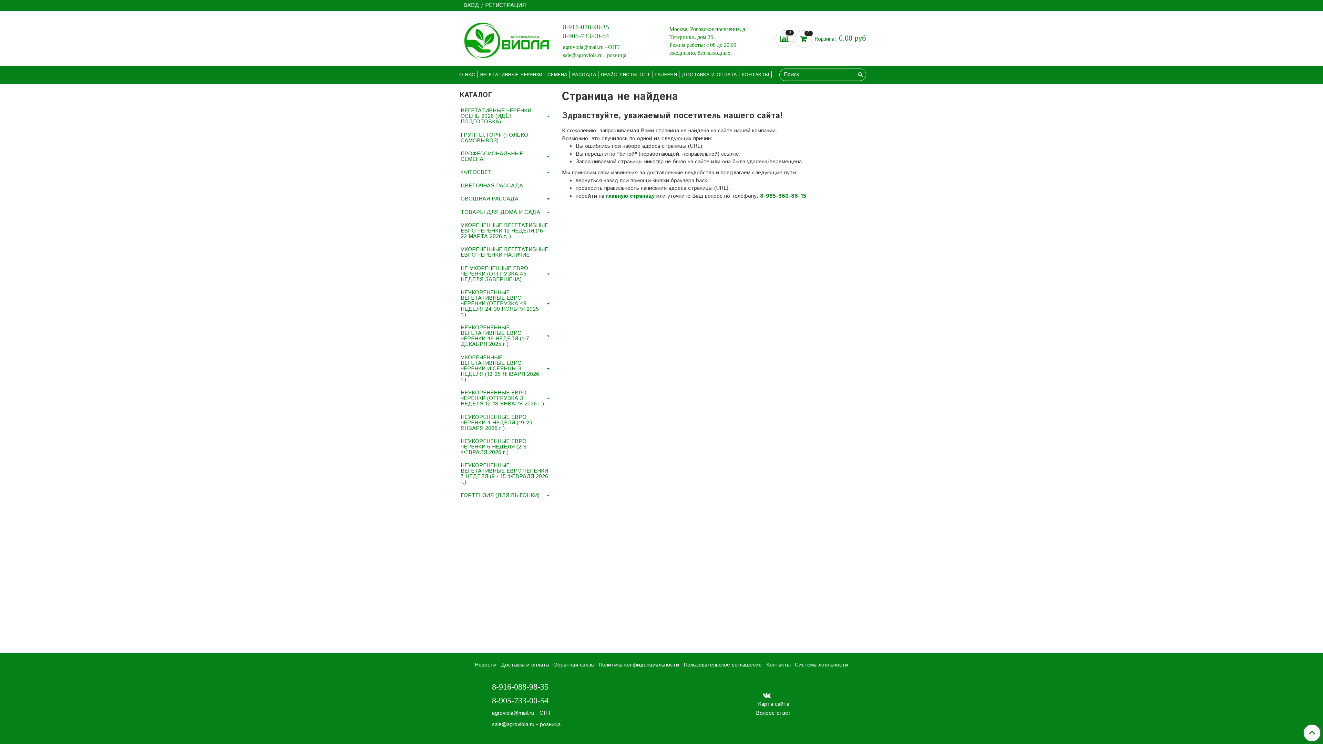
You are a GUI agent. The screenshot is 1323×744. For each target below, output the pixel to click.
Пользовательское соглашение (723, 665)
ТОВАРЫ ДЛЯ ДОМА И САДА (500, 212)
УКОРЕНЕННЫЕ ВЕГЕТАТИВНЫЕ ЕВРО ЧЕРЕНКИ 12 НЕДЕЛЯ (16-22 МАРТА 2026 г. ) (504, 230)
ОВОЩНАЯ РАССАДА (490, 199)
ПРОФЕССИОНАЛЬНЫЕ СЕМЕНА (492, 156)
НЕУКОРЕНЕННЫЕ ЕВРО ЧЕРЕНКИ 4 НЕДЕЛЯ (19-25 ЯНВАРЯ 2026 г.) (496, 422)
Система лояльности (821, 665)
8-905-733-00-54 (586, 36)
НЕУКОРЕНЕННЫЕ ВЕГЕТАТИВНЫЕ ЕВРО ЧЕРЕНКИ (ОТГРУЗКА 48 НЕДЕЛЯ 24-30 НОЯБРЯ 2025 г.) (500, 304)
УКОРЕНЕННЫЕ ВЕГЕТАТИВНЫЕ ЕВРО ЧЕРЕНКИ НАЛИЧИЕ (504, 252)
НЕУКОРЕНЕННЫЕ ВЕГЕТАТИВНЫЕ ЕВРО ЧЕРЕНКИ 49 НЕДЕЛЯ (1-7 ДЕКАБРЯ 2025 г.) (495, 336)
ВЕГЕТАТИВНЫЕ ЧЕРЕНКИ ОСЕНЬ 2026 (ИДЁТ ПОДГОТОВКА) (496, 116)
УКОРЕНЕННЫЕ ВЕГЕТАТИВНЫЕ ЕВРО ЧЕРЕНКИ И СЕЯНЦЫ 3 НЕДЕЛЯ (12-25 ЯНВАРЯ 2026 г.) (500, 369)
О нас (467, 74)
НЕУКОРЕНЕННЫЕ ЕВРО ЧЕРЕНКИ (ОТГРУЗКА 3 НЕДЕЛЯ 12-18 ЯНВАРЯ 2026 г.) (502, 398)
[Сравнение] (785, 39)
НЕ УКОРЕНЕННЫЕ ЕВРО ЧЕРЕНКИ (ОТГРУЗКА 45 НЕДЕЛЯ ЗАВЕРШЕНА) (494, 274)
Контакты (755, 74)
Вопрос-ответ (773, 713)
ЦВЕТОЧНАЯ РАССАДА (492, 186)
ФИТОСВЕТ (476, 172)
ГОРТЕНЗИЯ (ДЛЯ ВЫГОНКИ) (500, 495)
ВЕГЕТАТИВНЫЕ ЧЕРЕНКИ (511, 74)
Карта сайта (773, 704)
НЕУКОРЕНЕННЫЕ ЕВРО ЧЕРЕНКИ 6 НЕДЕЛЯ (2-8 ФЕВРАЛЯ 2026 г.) (493, 446)
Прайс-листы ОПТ (625, 74)
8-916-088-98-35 (586, 27)
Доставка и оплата (709, 74)
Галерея (666, 74)
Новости (485, 665)
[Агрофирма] (504, 40)
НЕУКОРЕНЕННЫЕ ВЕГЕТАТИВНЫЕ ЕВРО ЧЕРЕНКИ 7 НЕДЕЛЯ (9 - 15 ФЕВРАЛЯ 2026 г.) (504, 474)
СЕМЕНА (557, 74)
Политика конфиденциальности (638, 665)
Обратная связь (573, 665)
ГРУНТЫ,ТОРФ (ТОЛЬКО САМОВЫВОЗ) (494, 138)
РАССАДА (584, 74)
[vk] (767, 695)
